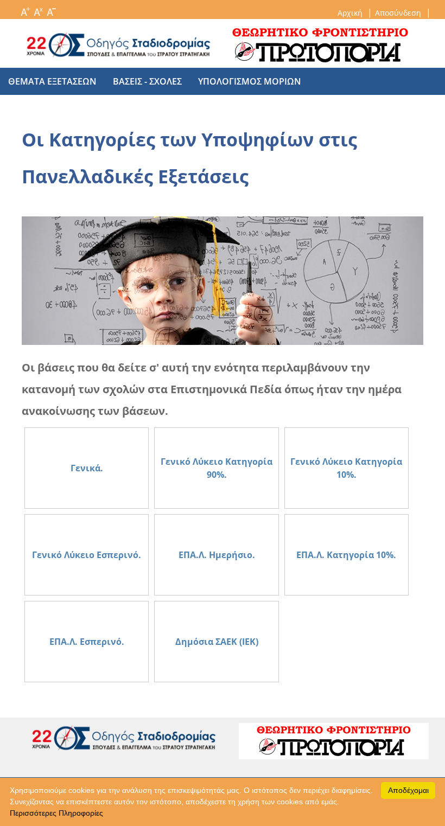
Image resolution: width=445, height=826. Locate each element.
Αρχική (351, 13)
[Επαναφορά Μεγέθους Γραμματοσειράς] (38, 9)
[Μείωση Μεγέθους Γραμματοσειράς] (51, 9)
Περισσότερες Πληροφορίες (56, 813)
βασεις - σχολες (147, 81)
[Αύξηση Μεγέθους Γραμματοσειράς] (25, 9)
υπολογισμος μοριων (249, 81)
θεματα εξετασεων (52, 81)
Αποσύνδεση (399, 13)
